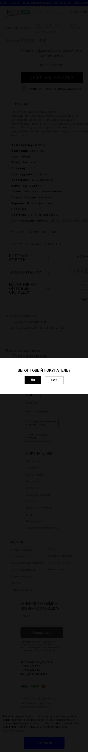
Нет (54, 380)
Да (33, 380)
